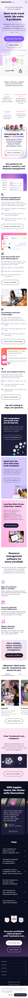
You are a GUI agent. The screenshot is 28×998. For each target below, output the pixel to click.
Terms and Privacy (14, 984)
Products (4, 964)
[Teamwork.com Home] (7, 2)
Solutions (4, 968)
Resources (4, 971)
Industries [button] (7, 674)
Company (4, 961)
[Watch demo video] (14, 59)
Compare (3, 974)
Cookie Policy (9, 991)
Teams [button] (20, 674)
